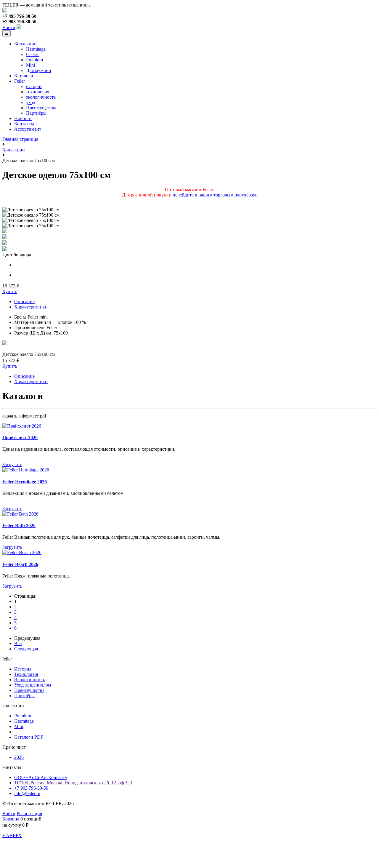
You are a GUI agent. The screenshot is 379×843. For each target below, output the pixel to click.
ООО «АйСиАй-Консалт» (40, 777)
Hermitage (36, 49)
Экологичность (29, 679)
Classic (32, 54)
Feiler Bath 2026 (19, 525)
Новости (23, 118)
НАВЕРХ (12, 835)
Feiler (19, 81)
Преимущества (41, 107)
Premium (34, 59)
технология (37, 91)
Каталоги (23, 75)
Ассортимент (27, 129)
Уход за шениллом (32, 684)
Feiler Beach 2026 (20, 564)
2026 (19, 757)
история (34, 86)
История (22, 668)
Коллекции (25, 43)
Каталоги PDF (28, 737)
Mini (30, 65)
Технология (26, 674)
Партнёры (36, 113)
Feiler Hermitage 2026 (24, 481)
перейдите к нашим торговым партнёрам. (215, 194)
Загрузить (12, 464)
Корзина (10, 818)
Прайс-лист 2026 (20, 437)
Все (18, 643)
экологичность (41, 97)
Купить (9, 291)
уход (30, 102)
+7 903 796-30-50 (31, 788)
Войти (8, 27)
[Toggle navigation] (6, 33)
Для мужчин (38, 70)
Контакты (24, 123)
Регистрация (29, 813)
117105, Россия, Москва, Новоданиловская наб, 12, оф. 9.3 (73, 782)
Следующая (26, 648)
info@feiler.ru (27, 793)
